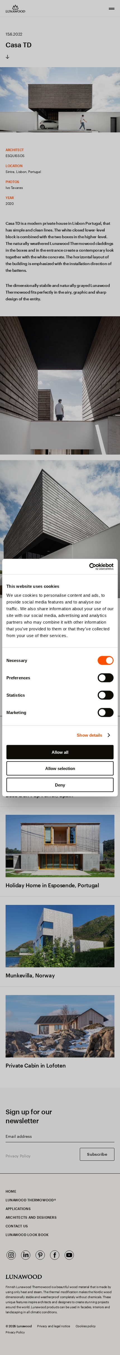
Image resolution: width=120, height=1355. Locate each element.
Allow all (60, 752)
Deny (60, 784)
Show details (89, 735)
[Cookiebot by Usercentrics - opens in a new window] (89, 566)
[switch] (106, 677)
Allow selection (60, 768)
